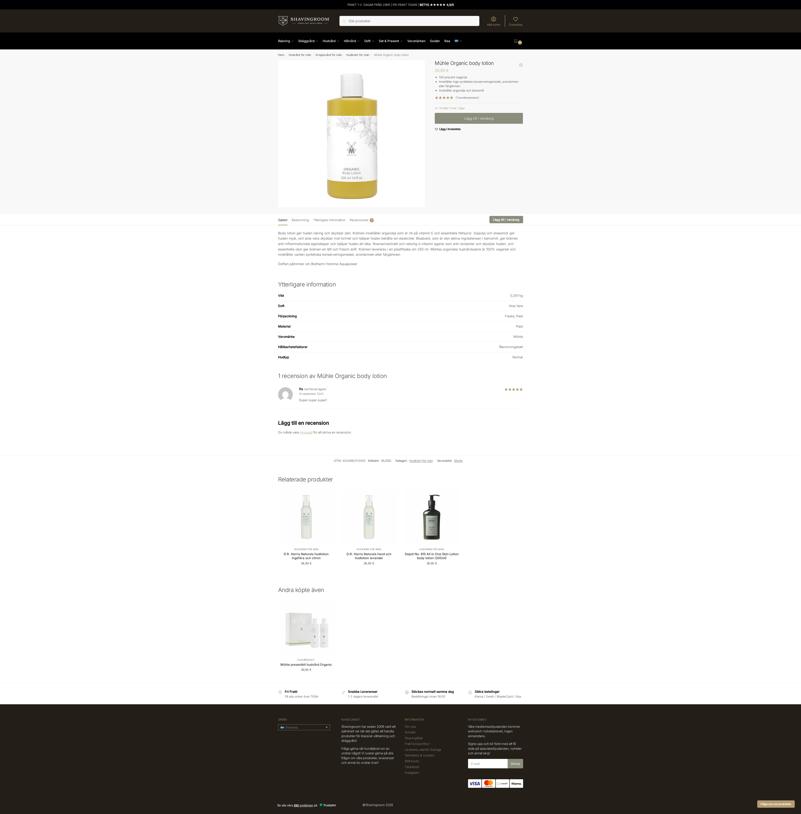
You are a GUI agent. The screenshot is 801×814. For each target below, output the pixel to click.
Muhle (458, 460)
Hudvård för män (300, 55)
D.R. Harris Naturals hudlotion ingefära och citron (306, 556)
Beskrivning (300, 220)
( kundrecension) (467, 97)
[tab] (284, 220)
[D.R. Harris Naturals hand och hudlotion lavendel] (369, 517)
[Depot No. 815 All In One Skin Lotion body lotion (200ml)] (432, 517)
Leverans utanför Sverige (423, 750)
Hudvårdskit (306, 659)
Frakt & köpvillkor (417, 744)
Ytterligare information (329, 220)
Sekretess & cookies (419, 755)
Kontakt (410, 732)
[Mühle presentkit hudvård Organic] (306, 628)
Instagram (412, 773)
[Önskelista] (328, 495)
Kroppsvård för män (329, 55)
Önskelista (515, 24)
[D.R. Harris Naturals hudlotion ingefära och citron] (521, 65)
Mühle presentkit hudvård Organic (306, 665)
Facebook (412, 767)
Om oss (410, 727)
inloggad (306, 432)
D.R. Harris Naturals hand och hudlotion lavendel (369, 556)
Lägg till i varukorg (479, 118)
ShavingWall (414, 738)
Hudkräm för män (357, 55)
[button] (518, 41)
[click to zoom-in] (351, 133)
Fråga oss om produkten (776, 804)
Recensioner (361, 220)
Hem (281, 55)
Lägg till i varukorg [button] (306, 572)
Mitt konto (493, 24)
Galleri (283, 220)
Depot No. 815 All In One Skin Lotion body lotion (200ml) (432, 556)
